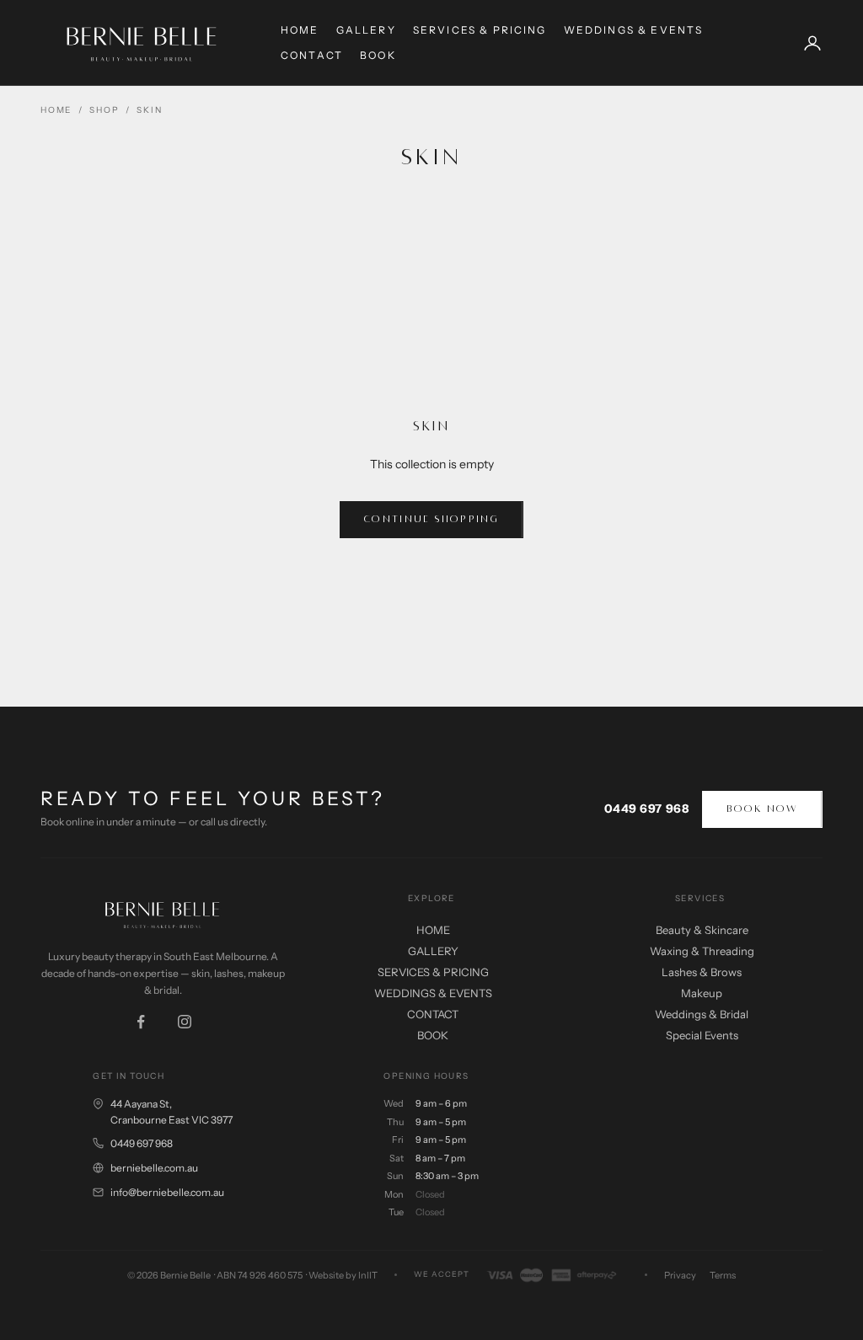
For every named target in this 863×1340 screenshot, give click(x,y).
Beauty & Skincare (702, 930)
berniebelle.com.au (154, 1167)
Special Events (702, 1035)
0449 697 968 (646, 808)
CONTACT (312, 55)
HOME (300, 30)
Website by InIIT (343, 1275)
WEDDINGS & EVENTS (634, 30)
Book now (762, 808)
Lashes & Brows (702, 972)
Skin (149, 109)
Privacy (680, 1275)
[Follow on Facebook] (140, 1021)
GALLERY (366, 30)
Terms (723, 1275)
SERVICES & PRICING (480, 30)
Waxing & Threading (702, 951)
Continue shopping (431, 519)
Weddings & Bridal (701, 1014)
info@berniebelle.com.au (167, 1192)
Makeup (701, 993)
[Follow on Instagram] (184, 1021)
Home (56, 109)
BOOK (378, 55)
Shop (104, 109)
